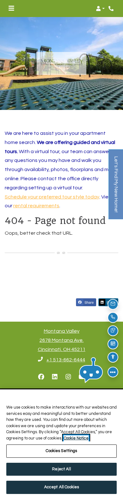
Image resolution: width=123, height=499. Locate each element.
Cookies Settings (61, 451)
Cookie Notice (76, 438)
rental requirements (36, 205)
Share (89, 302)
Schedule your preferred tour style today (52, 196)
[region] (61, 444)
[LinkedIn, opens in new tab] (55, 377)
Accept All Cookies (61, 487)
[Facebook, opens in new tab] (41, 377)
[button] (100, 8)
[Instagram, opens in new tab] (68, 377)
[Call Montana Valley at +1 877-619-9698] (111, 8)
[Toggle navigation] (11, 8)
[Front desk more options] (113, 372)
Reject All (61, 469)
